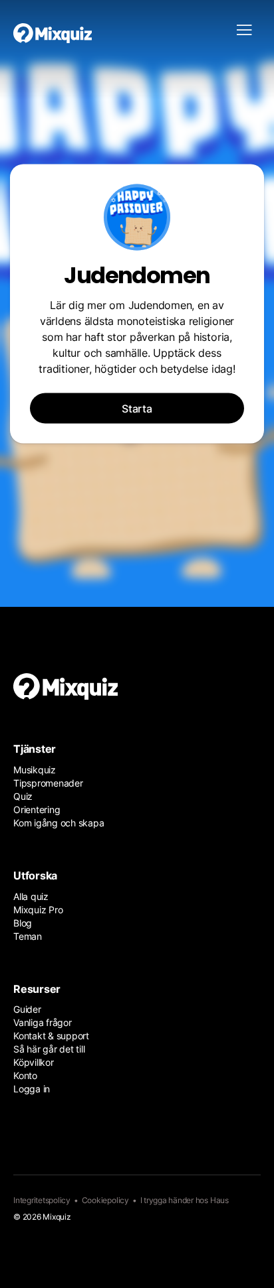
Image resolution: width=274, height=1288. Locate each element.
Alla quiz (31, 896)
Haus (219, 1200)
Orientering (36, 809)
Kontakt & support (51, 1035)
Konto (25, 1075)
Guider (27, 1009)
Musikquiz (34, 769)
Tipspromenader (48, 783)
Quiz (23, 796)
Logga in (31, 1088)
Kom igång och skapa (58, 822)
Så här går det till (48, 1049)
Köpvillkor (33, 1062)
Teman (27, 936)
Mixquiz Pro (38, 909)
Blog (22, 923)
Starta (137, 408)
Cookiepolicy (105, 1200)
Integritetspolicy (41, 1200)
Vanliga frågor (42, 1022)
